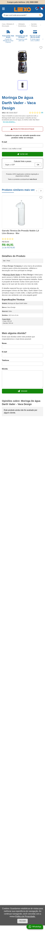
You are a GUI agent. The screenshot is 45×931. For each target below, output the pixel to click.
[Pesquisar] (40, 15)
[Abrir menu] (3, 8)
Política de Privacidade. (25, 916)
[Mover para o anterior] (36, 191)
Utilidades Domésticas (22, 25)
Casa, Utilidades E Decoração (8, 25)
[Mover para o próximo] (41, 191)
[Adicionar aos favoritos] (40, 47)
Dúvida (5, 369)
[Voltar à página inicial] (22, 9)
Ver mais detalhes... (9, 122)
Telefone (5, 360)
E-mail (4, 142)
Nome (4, 343)
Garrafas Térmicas (34, 25)
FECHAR (22, 921)
